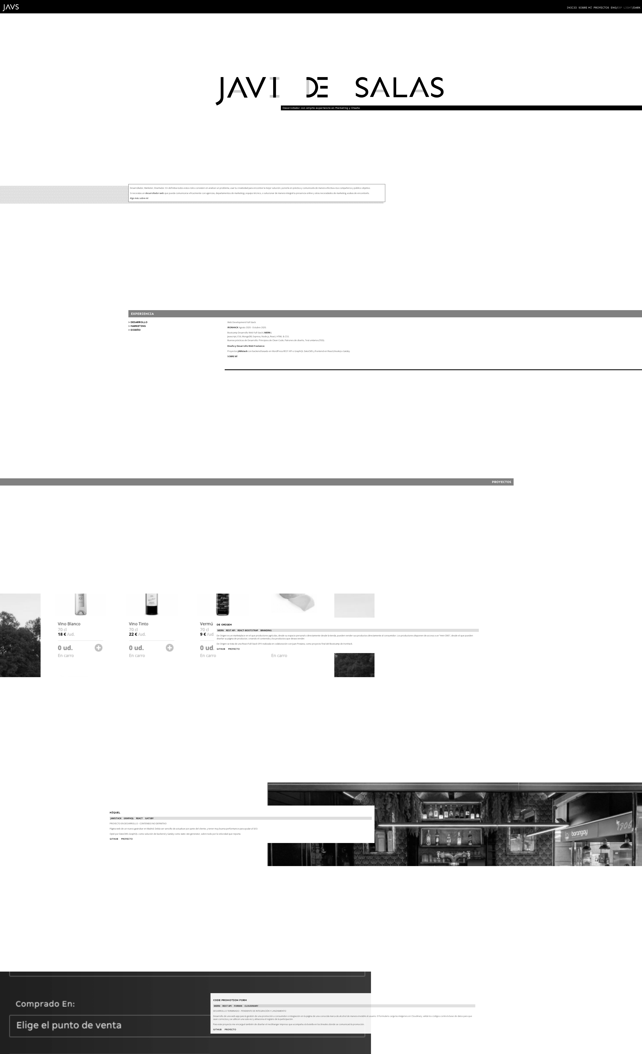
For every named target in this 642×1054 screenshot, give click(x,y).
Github (221, 677)
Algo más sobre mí (139, 226)
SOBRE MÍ (232, 384)
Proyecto (234, 677)
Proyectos (601, 7)
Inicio (572, 7)
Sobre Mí (585, 7)
